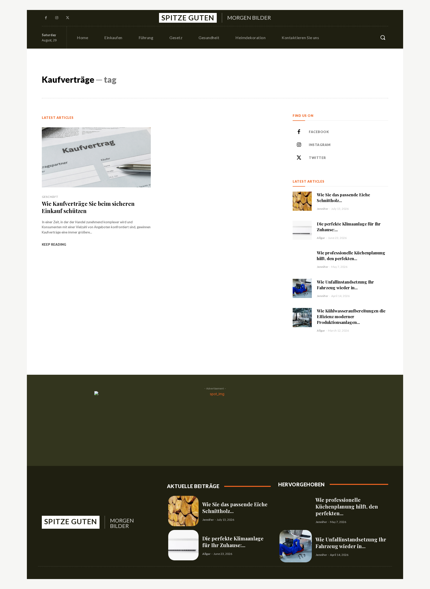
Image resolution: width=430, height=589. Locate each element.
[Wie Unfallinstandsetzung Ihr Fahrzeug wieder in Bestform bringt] (302, 288)
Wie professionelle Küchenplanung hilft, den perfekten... (351, 255)
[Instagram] (57, 18)
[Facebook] (46, 18)
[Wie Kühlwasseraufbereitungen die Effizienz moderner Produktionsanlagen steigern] (302, 317)
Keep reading (54, 244)
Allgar (321, 238)
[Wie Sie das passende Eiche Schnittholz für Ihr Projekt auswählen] (302, 201)
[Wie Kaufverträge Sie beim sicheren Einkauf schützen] (96, 157)
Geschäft (50, 197)
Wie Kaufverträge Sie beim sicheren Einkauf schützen (88, 207)
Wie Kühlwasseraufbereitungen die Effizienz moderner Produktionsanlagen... (351, 316)
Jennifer (322, 209)
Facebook (319, 132)
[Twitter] (67, 18)
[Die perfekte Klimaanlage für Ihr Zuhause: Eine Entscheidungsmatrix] (302, 230)
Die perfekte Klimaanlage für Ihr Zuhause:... (233, 541)
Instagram (320, 145)
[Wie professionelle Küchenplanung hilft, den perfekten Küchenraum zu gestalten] (302, 259)
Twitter (317, 158)
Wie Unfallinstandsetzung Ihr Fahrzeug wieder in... (345, 284)
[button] (382, 37)
